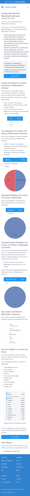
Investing (4, 464)
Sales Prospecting (6, 460)
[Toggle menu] (27, 7)
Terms (18, 482)
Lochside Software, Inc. (8, 492)
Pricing (3, 479)
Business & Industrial (11, 163)
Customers (19, 467)
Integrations (4, 467)
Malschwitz (12, 334)
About (18, 460)
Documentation (6, 482)
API (2, 470)
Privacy (18, 479)
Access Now (15, 76)
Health (7, 166)
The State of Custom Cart (11, 451)
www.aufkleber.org (15, 330)
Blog (17, 470)
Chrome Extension (20, 1)
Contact (18, 464)
